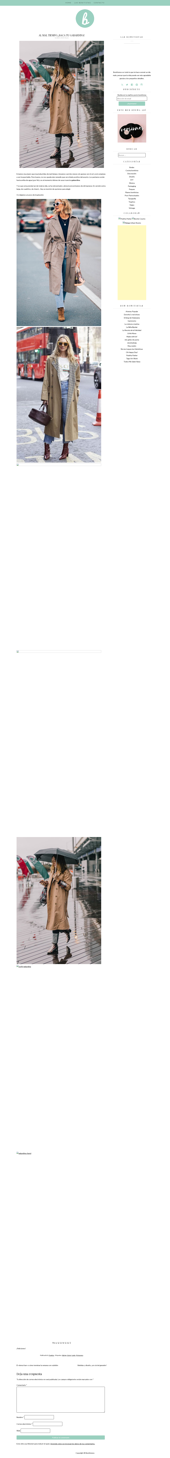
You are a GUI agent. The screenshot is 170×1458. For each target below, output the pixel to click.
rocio (67, 38)
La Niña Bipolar (132, 327)
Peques (132, 189)
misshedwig (132, 343)
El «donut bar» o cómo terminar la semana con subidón (37, 1365)
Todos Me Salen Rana (132, 362)
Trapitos (51, 1355)
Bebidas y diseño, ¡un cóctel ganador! (92, 1365)
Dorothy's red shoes (132, 314)
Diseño (132, 177)
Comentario (22, 1385)
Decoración (131, 173)
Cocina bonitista (132, 170)
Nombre (20, 1417)
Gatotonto (132, 321)
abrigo (64, 1355)
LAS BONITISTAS (82, 3)
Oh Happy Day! (132, 352)
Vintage (132, 208)
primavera (79, 1355)
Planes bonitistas (132, 192)
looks (74, 1355)
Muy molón (132, 346)
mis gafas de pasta (132, 340)
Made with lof (132, 337)
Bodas (131, 167)
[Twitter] (127, 84)
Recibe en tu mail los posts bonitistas (131, 95)
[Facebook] (132, 84)
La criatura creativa (132, 324)
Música (132, 183)
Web (18, 1431)
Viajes (132, 205)
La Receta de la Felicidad (131, 330)
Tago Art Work (132, 358)
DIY (131, 180)
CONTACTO (99, 3)
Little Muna (131, 333)
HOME (68, 3)
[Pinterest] (137, 84)
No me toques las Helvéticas (132, 349)
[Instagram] (141, 84)
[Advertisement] (132, 262)
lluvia (69, 1355)
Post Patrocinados (132, 195)
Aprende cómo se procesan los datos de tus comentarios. (72, 1444)
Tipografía (132, 199)
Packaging (132, 186)
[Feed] (122, 84)
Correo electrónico (24, 1424)
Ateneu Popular (132, 311)
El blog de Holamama (132, 318)
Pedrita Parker (132, 355)
